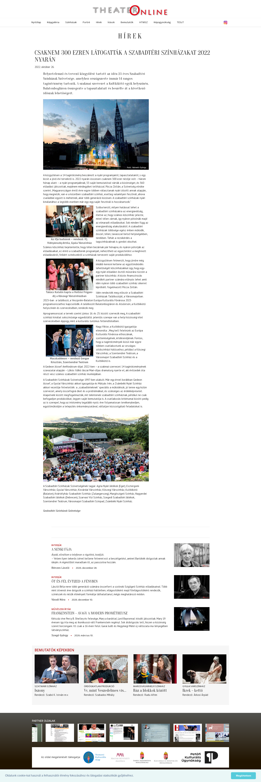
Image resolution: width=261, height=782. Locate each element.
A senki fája (61, 549)
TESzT (180, 22)
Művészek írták (61, 609)
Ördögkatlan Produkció (99, 686)
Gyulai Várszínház (194, 686)
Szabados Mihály (104, 695)
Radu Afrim (151, 695)
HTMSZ (143, 22)
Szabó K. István (55, 695)
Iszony (40, 690)
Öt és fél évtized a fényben (74, 581)
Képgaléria (53, 22)
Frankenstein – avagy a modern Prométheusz (89, 613)
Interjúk (56, 545)
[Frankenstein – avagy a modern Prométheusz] (192, 619)
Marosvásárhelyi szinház (149, 686)
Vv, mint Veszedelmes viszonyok (106, 690)
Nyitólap (36, 22)
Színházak (71, 22)
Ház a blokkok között (150, 690)
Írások (111, 22)
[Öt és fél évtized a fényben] (192, 587)
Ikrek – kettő (193, 690)
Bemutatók (127, 22)
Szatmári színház (46, 686)
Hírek (99, 22)
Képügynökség (162, 22)
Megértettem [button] (243, 775)
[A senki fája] (192, 555)
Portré (86, 22)
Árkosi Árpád (201, 695)
